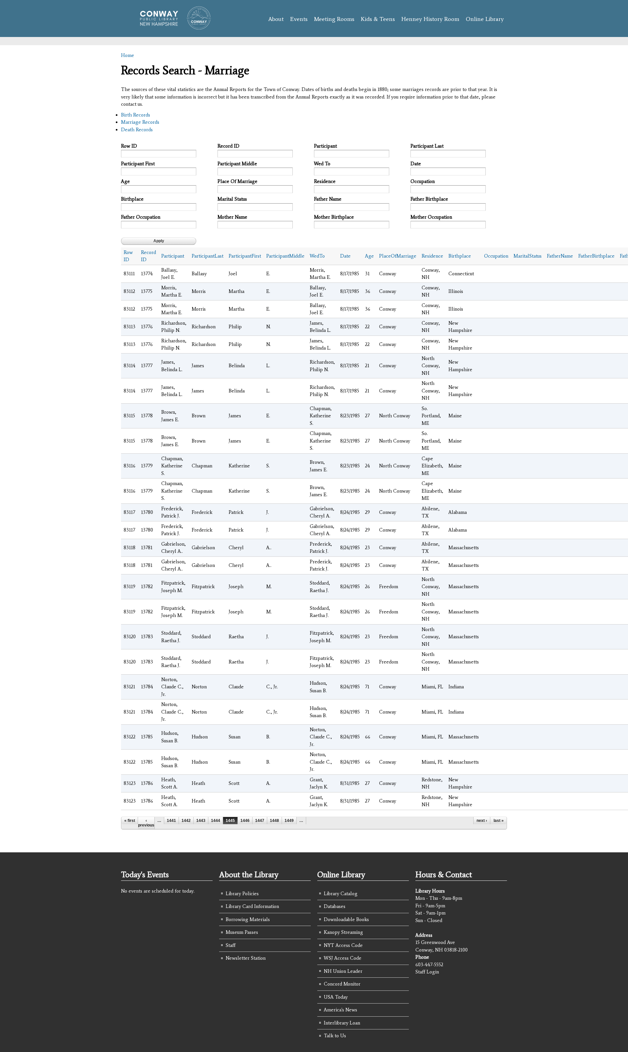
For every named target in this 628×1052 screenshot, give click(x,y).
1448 (274, 820)
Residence (325, 181)
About (276, 19)
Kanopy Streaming (343, 932)
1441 (171, 820)
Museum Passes (242, 932)
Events (298, 19)
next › (482, 820)
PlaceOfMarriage (397, 256)
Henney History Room (430, 19)
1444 (215, 820)
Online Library (485, 19)
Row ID (129, 146)
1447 (259, 820)
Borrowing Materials (248, 919)
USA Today (336, 997)
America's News (340, 1010)
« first (129, 820)
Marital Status (232, 199)
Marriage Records (140, 122)
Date (415, 164)
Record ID (228, 146)
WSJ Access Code (342, 958)
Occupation (422, 181)
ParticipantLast (207, 256)
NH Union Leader (343, 971)
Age (125, 181)
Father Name (327, 199)
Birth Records (135, 115)
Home (127, 55)
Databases (334, 906)
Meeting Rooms (334, 19)
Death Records (137, 130)
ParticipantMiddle (285, 256)
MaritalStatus (528, 256)
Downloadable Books (346, 919)
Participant (325, 146)
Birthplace (132, 199)
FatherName (560, 256)
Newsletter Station (246, 958)
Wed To (322, 164)
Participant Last (427, 146)
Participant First (138, 164)
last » (499, 820)
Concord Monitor (342, 984)
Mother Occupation (431, 217)
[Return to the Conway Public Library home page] (172, 27)
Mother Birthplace (334, 217)
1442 (186, 820)
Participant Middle (237, 164)
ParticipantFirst (245, 256)
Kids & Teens (378, 19)
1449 (289, 820)
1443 (200, 820)
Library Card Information (252, 906)
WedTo (317, 256)
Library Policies (242, 894)
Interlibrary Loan (342, 1023)
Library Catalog (341, 894)
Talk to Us (335, 1036)
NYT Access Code (343, 945)
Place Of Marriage (237, 181)
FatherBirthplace (596, 256)
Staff (231, 945)
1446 (245, 820)
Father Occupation (140, 217)
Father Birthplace (429, 199)
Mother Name (232, 217)
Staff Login (427, 972)
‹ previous (146, 822)
